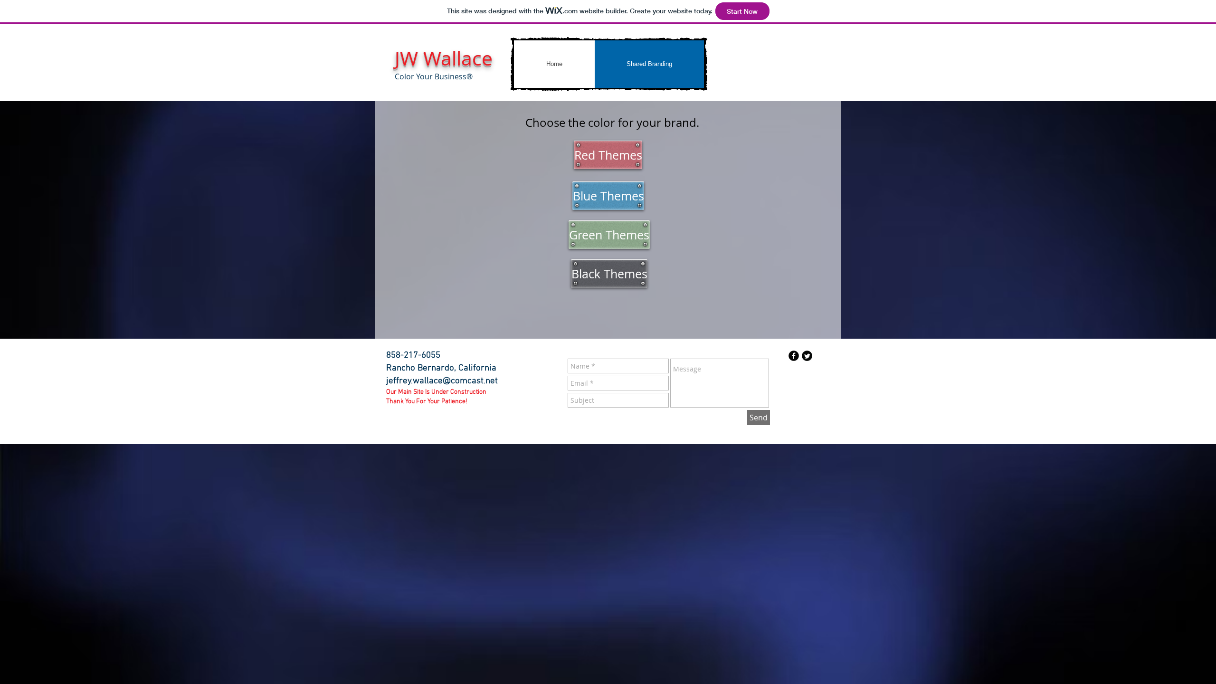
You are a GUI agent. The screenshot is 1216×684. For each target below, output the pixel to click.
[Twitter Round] (807, 356)
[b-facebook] (793, 356)
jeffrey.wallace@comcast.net (442, 381)
